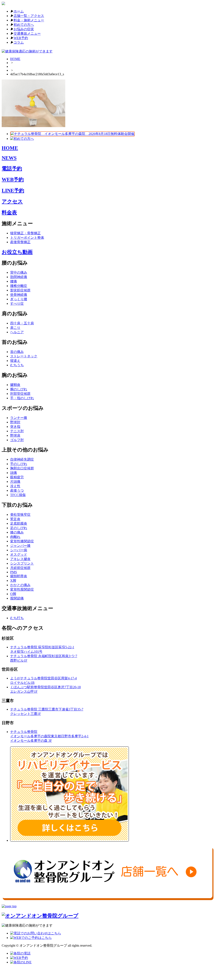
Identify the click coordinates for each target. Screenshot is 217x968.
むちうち (17, 365)
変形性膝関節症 (22, 541)
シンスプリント (22, 563)
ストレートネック (23, 356)
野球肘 (15, 422)
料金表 (9, 212)
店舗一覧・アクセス (29, 16)
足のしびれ (18, 528)
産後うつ (17, 490)
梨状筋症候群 (20, 290)
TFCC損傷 (18, 495)
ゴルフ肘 (17, 440)
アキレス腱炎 (20, 559)
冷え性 (15, 486)
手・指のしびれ (22, 398)
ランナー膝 (18, 418)
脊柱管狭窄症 (20, 514)
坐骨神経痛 (18, 294)
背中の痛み (18, 272)
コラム (19, 42)
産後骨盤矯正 (20, 242)
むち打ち (17, 618)
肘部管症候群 (20, 393)
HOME (15, 59)
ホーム (19, 11)
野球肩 (15, 435)
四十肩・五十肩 (22, 323)
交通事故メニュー (27, 33)
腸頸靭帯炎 (18, 576)
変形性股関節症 (22, 589)
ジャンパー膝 (20, 545)
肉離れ (15, 537)
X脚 (13, 580)
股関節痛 (17, 598)
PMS (13, 572)
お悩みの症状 (24, 29)
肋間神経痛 (18, 277)
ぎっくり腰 (18, 299)
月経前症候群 (20, 568)
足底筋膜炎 (18, 523)
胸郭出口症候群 (22, 468)
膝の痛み (17, 532)
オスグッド (18, 554)
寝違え (15, 360)
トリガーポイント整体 (27, 237)
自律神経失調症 (22, 459)
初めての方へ (24, 24)
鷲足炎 (15, 519)
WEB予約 (21, 38)
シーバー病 (18, 550)
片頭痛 (15, 481)
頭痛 (13, 472)
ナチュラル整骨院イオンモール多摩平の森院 (49, 736)
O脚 (13, 594)
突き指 (15, 426)
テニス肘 (17, 431)
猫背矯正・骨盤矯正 (25, 233)
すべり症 (17, 303)
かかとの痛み (20, 585)
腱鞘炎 (15, 385)
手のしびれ (18, 464)
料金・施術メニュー (29, 20)
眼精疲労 (17, 477)
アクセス (12, 201)
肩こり (15, 327)
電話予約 (12, 168)
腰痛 (13, 281)
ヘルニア (17, 332)
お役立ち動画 (17, 252)
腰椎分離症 (18, 286)
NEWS (9, 158)
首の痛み (17, 352)
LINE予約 (13, 190)
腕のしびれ (18, 389)
